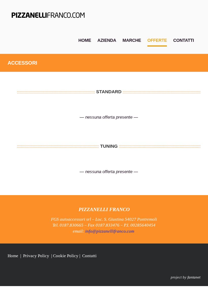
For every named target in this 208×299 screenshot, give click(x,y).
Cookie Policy (65, 255)
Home (13, 255)
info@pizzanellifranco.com (109, 231)
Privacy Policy (36, 255)
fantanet (193, 277)
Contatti (89, 255)
